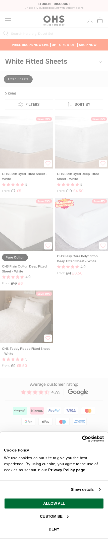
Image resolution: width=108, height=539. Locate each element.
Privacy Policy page (66, 470)
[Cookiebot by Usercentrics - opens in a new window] (82, 439)
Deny (54, 529)
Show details (82, 489)
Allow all (54, 503)
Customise (51, 516)
